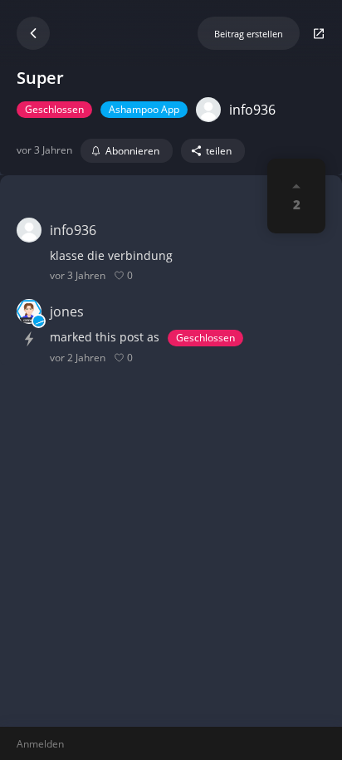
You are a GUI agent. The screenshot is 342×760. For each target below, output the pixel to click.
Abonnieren (132, 151)
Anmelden (40, 744)
